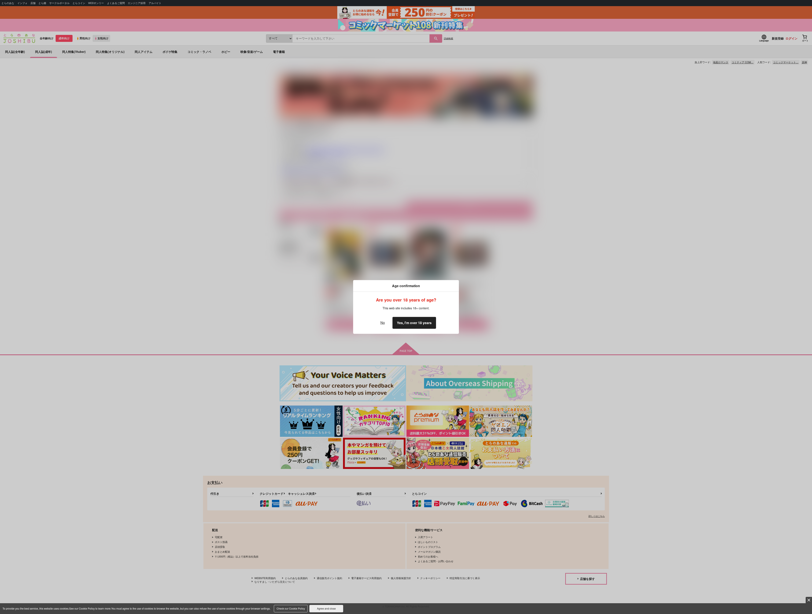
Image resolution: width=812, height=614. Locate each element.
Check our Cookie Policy (291, 608)
